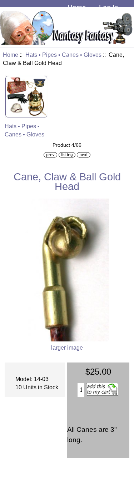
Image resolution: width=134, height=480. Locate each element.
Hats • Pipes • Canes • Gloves (63, 55)
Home (77, 7)
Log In (108, 7)
